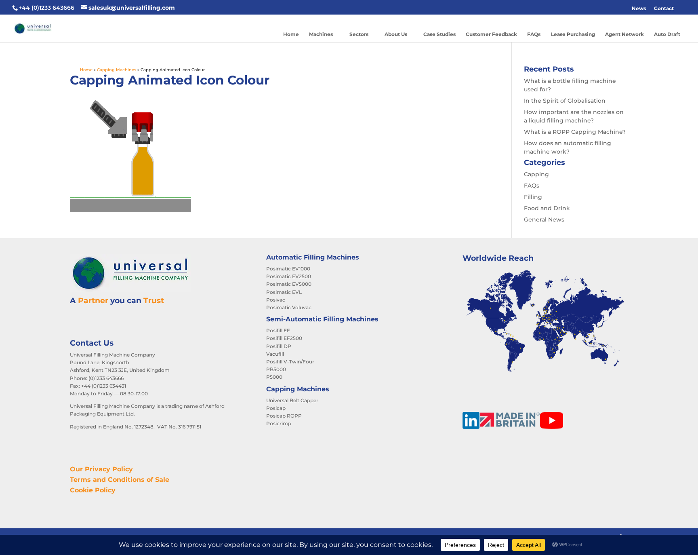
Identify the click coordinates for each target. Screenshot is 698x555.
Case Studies (439, 34)
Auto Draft (667, 34)
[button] (682, 8)
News (639, 8)
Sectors (358, 34)
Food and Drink (547, 208)
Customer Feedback (491, 34)
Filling (533, 196)
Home (291, 34)
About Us (396, 34)
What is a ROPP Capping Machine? (575, 131)
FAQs (533, 34)
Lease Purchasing (573, 34)
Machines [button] (321, 34)
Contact (664, 8)
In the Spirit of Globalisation (564, 100)
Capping (536, 174)
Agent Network (624, 34)
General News (544, 219)
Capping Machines (116, 69)
